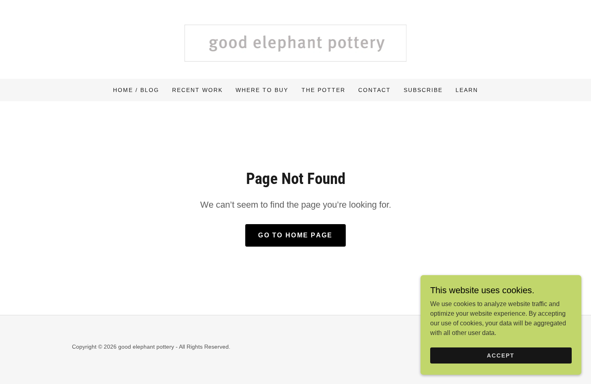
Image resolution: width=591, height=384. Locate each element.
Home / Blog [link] (136, 90)
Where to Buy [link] (262, 90)
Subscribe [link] (423, 90)
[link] (295, 38)
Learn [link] (467, 90)
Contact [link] (374, 90)
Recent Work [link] (197, 90)
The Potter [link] (323, 90)
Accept (501, 355)
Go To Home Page (295, 235)
